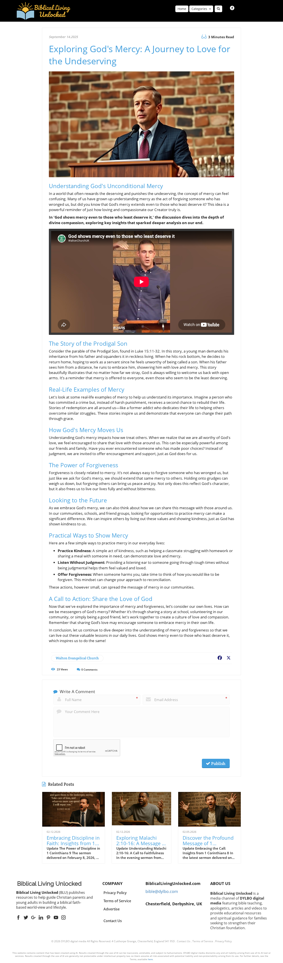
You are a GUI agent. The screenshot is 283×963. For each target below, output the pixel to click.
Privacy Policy (223, 941)
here (150, 959)
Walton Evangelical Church (77, 658)
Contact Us (112, 921)
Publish (217, 763)
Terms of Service (202, 941)
